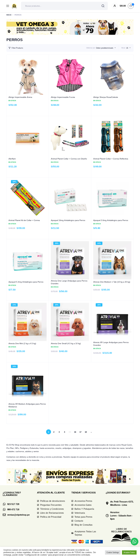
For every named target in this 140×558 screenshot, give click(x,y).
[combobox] (106, 47)
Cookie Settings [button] (113, 552)
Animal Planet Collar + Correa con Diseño (69, 158)
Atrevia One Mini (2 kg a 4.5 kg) (22, 343)
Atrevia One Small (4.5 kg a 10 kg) (66, 343)
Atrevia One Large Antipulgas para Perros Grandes (69, 282)
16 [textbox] (127, 48)
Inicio (8, 15)
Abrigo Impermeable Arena (20, 97)
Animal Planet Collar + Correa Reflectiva (110, 158)
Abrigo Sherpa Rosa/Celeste (105, 97)
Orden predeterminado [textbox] (104, 48)
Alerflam (12, 158)
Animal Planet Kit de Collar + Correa (24, 220)
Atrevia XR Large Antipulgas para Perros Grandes (111, 343)
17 (80, 432)
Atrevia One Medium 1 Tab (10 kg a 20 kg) (111, 282)
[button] (70, 27)
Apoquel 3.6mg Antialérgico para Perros (110, 220)
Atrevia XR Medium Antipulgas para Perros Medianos (27, 405)
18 (86, 432)
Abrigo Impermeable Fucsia (63, 97)
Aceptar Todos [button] (129, 552)
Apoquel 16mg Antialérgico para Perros (68, 220)
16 (75, 432)
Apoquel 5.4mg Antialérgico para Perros (25, 282)
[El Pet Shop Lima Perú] (14, 6)
